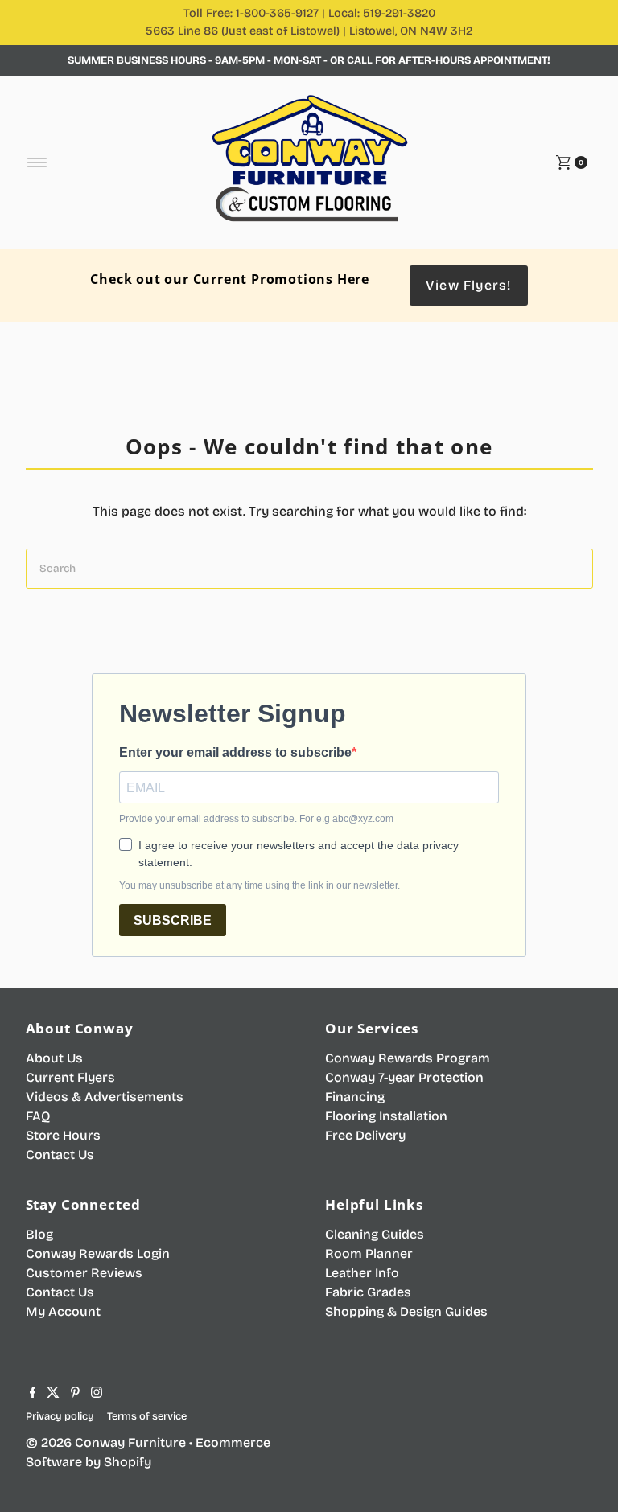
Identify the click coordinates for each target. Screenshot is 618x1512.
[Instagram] (96, 1394)
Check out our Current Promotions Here (229, 279)
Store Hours (63, 1135)
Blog (39, 1234)
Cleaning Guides (374, 1234)
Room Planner (369, 1253)
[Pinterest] (75, 1394)
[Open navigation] (37, 162)
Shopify (127, 1461)
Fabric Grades (368, 1292)
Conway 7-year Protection (404, 1077)
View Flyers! (468, 285)
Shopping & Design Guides (406, 1311)
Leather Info (362, 1272)
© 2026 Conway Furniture (106, 1442)
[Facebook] (33, 1394)
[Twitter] (53, 1394)
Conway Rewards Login (98, 1253)
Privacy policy (60, 1416)
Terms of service (147, 1416)
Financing (355, 1096)
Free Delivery (365, 1135)
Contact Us (60, 1154)
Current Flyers (70, 1077)
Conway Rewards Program (407, 1058)
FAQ (38, 1116)
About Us (54, 1058)
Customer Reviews (84, 1272)
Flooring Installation (386, 1116)
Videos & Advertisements (104, 1096)
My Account (63, 1311)
